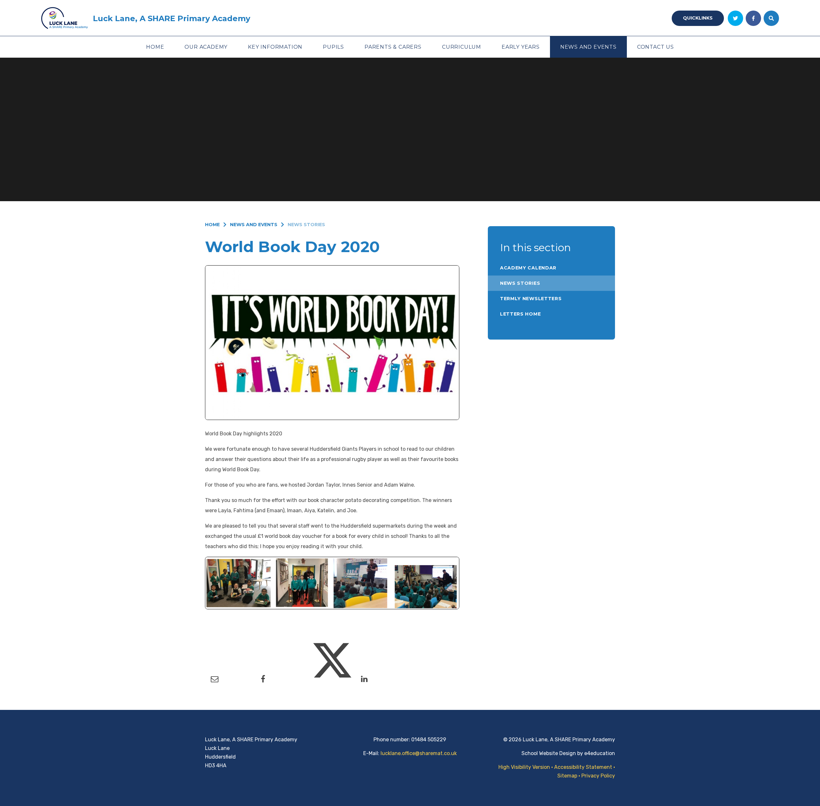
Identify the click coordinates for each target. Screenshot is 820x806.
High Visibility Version (524, 767)
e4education (599, 753)
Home (212, 224)
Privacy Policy (598, 776)
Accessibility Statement (583, 767)
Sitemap (567, 776)
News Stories (306, 224)
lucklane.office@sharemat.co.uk (419, 753)
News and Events (253, 224)
